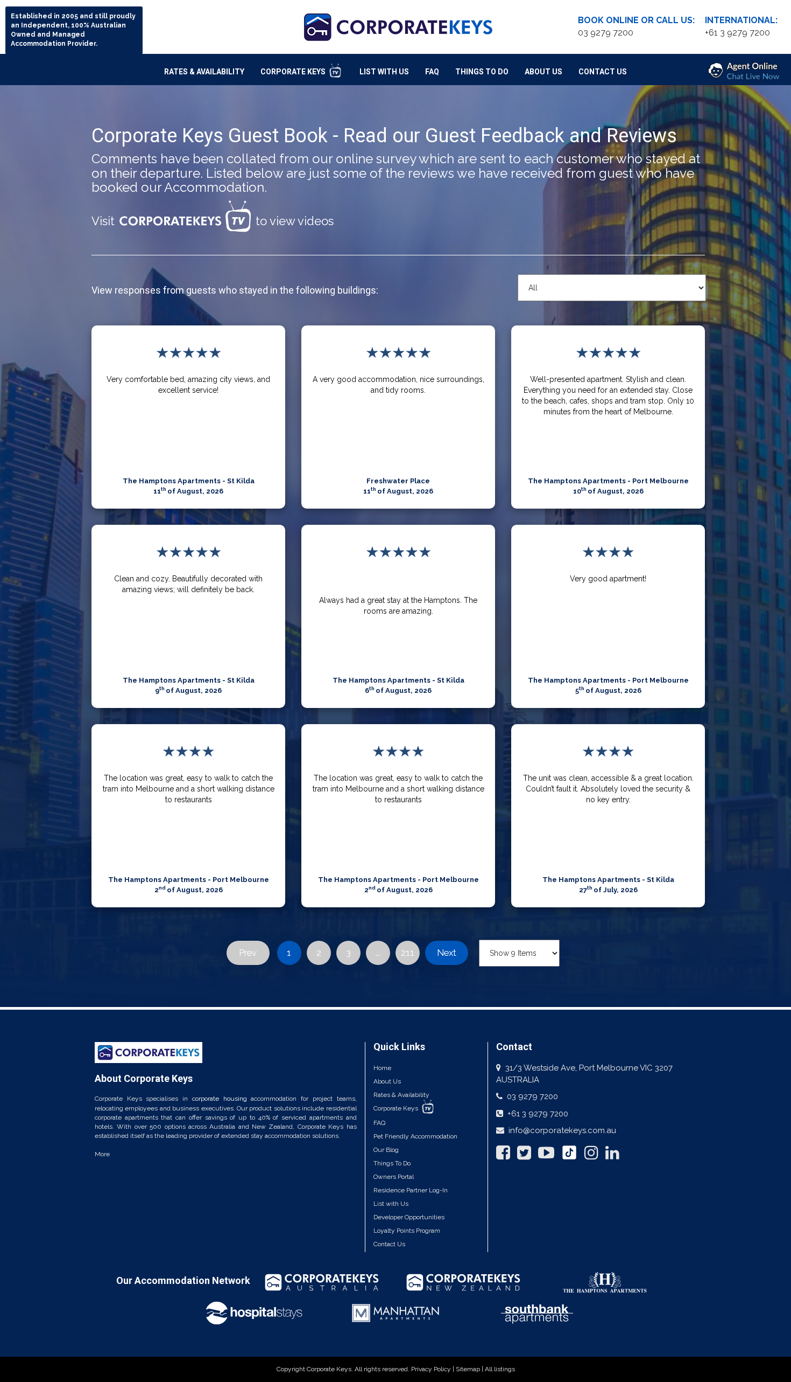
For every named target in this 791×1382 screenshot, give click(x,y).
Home (382, 1068)
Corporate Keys (293, 71)
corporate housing (219, 1098)
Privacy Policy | (433, 1369)
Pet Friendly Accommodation (415, 1136)
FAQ (432, 71)
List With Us (384, 71)
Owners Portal (393, 1176)
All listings (500, 1369)
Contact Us (602, 71)
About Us (543, 71)
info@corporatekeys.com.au (562, 1130)
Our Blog (386, 1150)
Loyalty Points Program (406, 1230)
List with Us (390, 1203)
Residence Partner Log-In (410, 1190)
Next (446, 952)
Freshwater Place (398, 481)
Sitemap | (470, 1369)
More (102, 1154)
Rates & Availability (204, 71)
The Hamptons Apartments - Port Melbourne (608, 481)
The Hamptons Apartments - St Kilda (189, 481)
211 (407, 952)
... (378, 952)
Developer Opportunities (408, 1217)
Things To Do (481, 71)
